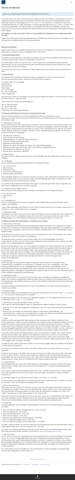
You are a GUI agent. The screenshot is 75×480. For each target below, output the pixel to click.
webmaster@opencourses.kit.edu (50, 431)
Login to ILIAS (34, 459)
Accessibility (35, 464)
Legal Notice (26, 464)
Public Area (41, 459)
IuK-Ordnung (32, 23)
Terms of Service (45, 464)
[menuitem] (37, 477)
